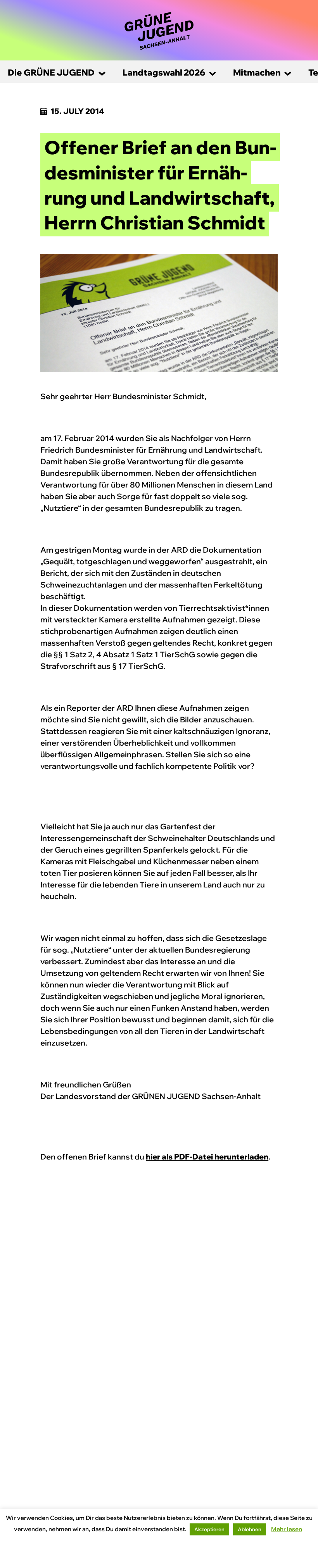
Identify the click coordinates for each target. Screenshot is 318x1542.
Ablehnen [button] (249, 1529)
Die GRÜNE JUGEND (51, 72)
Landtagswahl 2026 (164, 72)
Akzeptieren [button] (209, 1529)
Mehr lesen (286, 1529)
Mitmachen (256, 72)
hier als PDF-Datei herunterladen (207, 1156)
